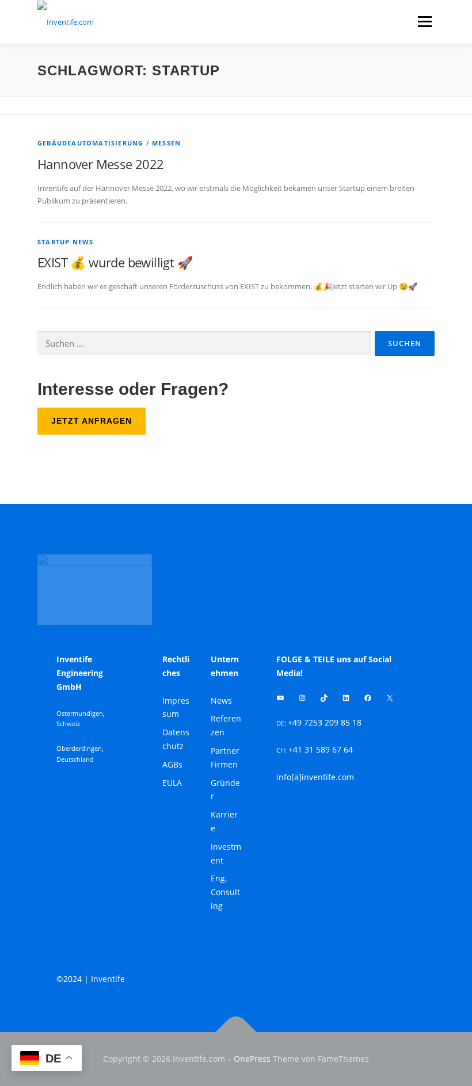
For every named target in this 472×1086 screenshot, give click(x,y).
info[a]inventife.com (315, 777)
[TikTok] (324, 698)
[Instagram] (302, 698)
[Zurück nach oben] (236, 1031)
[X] (390, 698)
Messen (166, 143)
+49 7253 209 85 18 (324, 722)
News (221, 700)
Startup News (65, 241)
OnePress (252, 1058)
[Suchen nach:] (204, 343)
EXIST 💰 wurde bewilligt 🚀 (114, 262)
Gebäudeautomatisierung (90, 143)
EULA (172, 782)
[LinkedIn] (346, 698)
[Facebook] (368, 698)
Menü (424, 21)
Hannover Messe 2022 (100, 163)
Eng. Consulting (225, 892)
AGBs (172, 764)
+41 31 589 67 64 (320, 749)
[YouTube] (280, 698)
